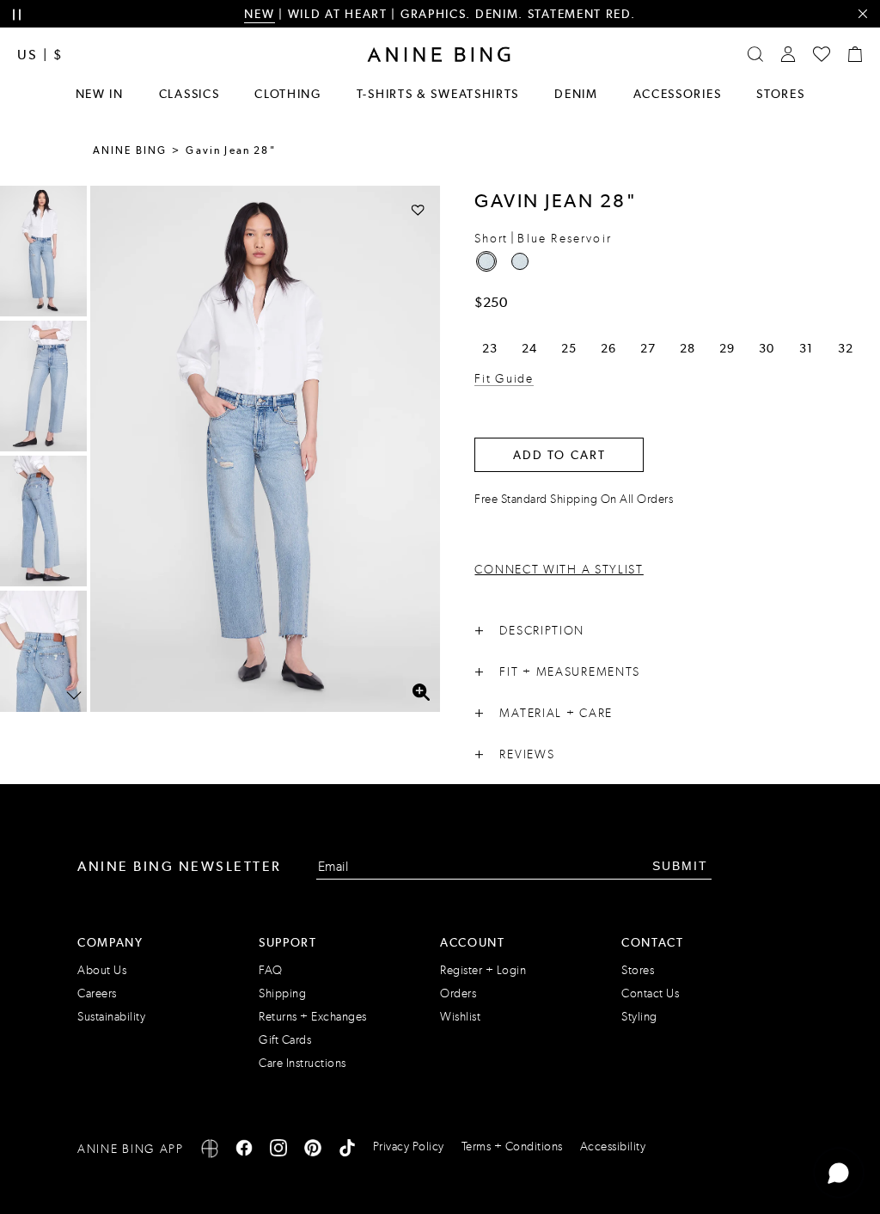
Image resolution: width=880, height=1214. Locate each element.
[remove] (862, 14)
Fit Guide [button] (503, 378)
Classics (189, 94)
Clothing (287, 94)
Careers (97, 993)
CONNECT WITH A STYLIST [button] (558, 569)
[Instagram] (278, 1150)
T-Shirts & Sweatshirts (438, 94)
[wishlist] (821, 54)
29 (726, 348)
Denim (576, 94)
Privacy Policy (408, 1146)
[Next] (73, 695)
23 (489, 348)
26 (608, 348)
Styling (639, 1016)
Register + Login (483, 970)
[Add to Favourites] (418, 209)
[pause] (16, 15)
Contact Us (650, 993)
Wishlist (460, 1016)
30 (766, 348)
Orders (458, 993)
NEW (259, 14)
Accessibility (613, 1146)
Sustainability (111, 1016)
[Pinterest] (312, 1150)
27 (647, 348)
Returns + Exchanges (313, 1016)
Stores (780, 94)
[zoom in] (420, 692)
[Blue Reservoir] (486, 261)
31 (805, 348)
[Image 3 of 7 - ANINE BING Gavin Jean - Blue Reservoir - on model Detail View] (43, 521)
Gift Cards (285, 1040)
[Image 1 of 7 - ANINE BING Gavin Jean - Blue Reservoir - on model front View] (43, 251)
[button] (265, 449)
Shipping (282, 993)
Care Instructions (302, 1063)
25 (568, 348)
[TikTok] (347, 1150)
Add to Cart (560, 455)
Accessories (677, 94)
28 (687, 348)
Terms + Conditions (512, 1146)
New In (100, 94)
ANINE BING (130, 150)
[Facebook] (244, 1150)
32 (845, 348)
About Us (101, 970)
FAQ (271, 970)
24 (529, 348)
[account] (788, 54)
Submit (680, 866)
